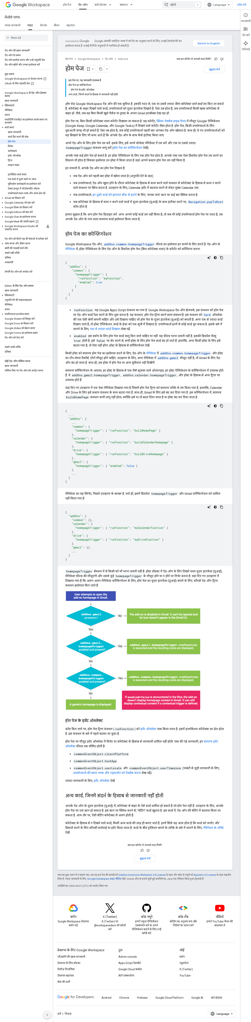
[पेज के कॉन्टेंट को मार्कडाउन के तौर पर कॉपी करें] (100, 69)
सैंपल (56, 25)
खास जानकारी (12, 25)
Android (106, 997)
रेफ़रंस (43, 25)
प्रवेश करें (241, 4)
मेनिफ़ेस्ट (70, 249)
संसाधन (124, 4)
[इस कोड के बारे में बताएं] (209, 258)
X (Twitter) (186, 969)
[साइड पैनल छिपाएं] (47, 1015)
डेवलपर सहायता (65, 975)
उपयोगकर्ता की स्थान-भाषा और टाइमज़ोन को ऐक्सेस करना (107, 773)
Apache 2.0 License (205, 874)
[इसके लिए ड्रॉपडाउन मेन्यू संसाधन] (132, 4)
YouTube (185, 975)
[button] (25, 105)
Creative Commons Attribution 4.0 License (142, 874)
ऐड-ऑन (82, 4)
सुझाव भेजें (214, 69)
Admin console (127, 956)
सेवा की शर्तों (63, 981)
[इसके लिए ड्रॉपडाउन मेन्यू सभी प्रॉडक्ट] (111, 4)
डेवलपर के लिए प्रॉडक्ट (68, 963)
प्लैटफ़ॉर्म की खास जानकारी (71, 956)
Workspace (39, 4)
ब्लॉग (182, 956)
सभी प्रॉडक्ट (101, 4)
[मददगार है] (216, 59)
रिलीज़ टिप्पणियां (66, 969)
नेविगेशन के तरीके (213, 828)
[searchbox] (26, 38)
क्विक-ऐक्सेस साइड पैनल (171, 121)
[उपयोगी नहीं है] (222, 59)
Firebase (142, 997)
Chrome (124, 997)
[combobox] (182, 4)
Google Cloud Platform (170, 997)
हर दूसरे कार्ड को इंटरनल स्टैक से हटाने (115, 195)
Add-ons (12, 17)
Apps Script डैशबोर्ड (129, 963)
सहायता (70, 25)
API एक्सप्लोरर (126, 975)
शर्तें (59, 1013)
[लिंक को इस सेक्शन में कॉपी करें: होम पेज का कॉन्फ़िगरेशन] (115, 234)
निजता (68, 1013)
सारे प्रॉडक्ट (216, 997)
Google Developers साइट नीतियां (104, 878)
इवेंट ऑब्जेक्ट (148, 729)
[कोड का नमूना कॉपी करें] (221, 258)
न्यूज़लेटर (184, 963)
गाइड (30, 25)
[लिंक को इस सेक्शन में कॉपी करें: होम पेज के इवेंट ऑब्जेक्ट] (107, 721)
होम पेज (67, 4)
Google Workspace (89, 58)
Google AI (197, 997)
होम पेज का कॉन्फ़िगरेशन (127, 148)
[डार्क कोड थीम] (215, 258)
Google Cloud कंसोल (130, 969)
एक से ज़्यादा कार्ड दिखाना (105, 329)
